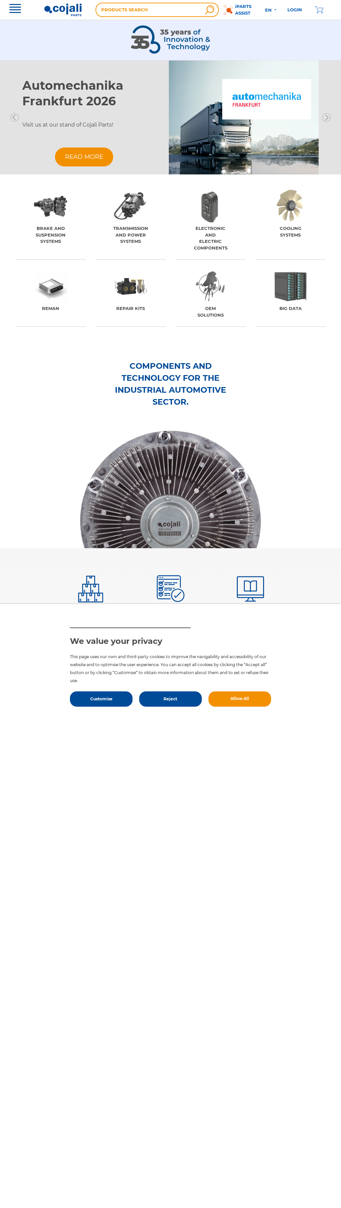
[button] (14, 117)
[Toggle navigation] (15, 9)
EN (269, 10)
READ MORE (84, 156)
